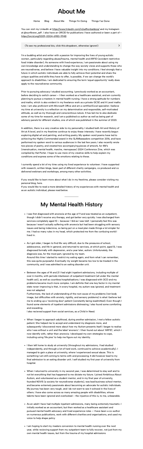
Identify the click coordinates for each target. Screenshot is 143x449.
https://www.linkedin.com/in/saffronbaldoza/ (75, 29)
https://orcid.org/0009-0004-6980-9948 (43, 36)
